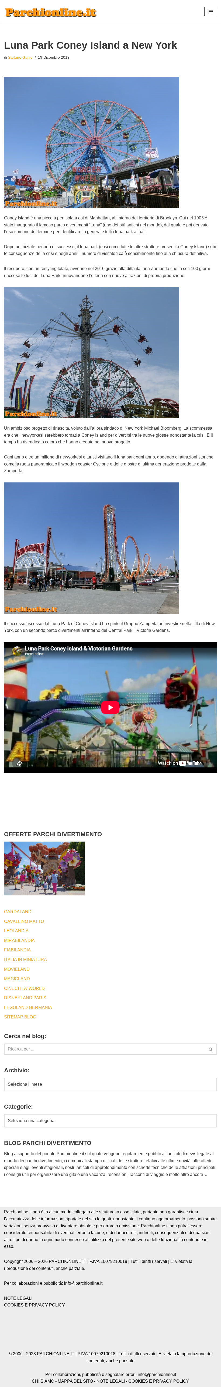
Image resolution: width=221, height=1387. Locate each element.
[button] (210, 11)
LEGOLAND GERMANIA (28, 1007)
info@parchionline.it (157, 1374)
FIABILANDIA (17, 950)
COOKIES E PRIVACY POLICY (34, 1305)
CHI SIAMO (43, 1381)
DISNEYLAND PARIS (25, 998)
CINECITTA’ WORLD (24, 988)
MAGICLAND (17, 978)
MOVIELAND (17, 969)
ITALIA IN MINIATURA (25, 959)
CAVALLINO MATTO (24, 921)
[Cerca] (211, 1049)
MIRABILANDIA (19, 940)
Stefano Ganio (20, 57)
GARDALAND (18, 911)
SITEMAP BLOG (20, 1017)
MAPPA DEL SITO (75, 1381)
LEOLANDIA (16, 931)
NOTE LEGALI (18, 1298)
